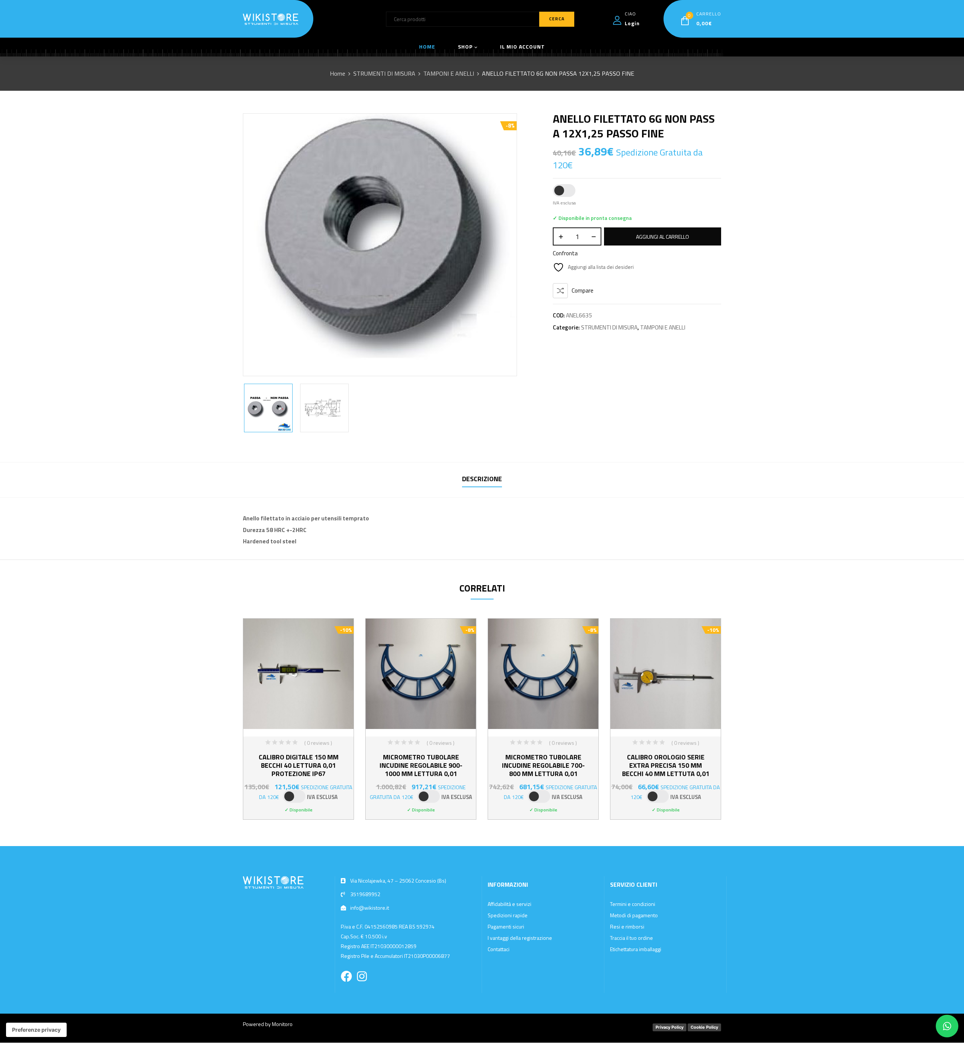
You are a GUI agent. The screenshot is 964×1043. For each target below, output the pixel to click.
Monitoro (282, 1024)
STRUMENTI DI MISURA (384, 73)
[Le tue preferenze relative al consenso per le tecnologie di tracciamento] (36, 1030)
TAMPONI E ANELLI (448, 73)
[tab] (482, 480)
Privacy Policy (669, 1027)
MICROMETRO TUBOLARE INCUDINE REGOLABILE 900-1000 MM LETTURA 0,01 (421, 765)
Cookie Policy (704, 1027)
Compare (582, 290)
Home (337, 73)
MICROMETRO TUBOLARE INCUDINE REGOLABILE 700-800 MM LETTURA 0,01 (543, 765)
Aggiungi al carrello (662, 237)
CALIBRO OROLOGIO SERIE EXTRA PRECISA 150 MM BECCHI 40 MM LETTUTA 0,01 (665, 765)
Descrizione (482, 479)
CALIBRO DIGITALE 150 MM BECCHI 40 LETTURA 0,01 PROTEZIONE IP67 (299, 765)
